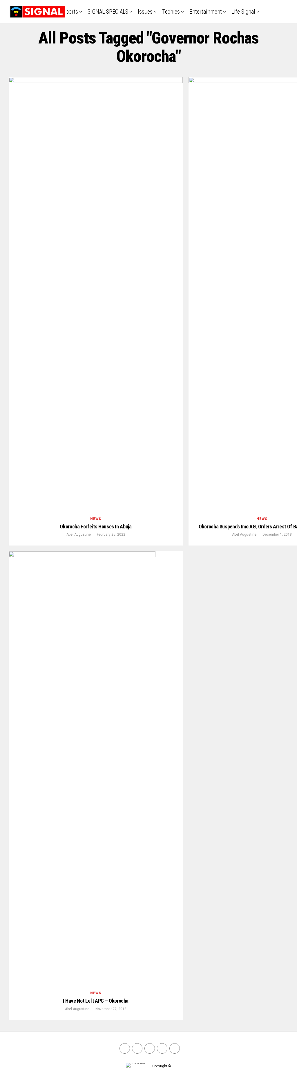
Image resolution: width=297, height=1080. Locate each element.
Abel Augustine (78, 534)
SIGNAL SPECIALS (108, 11)
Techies (171, 11)
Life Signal (243, 11)
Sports (70, 11)
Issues (145, 11)
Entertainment (205, 11)
